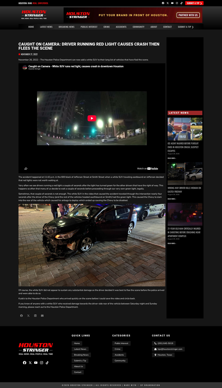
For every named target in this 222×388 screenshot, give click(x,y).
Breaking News (67, 26)
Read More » (172, 158)
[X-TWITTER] (167, 3)
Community (138, 26)
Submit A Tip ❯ (186, 26)
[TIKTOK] (181, 3)
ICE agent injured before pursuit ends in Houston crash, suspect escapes (183, 147)
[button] (21, 315)
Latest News (46, 26)
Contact (167, 26)
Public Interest (89, 26)
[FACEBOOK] (163, 3)
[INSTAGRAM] (177, 3)
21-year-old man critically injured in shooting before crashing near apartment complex (184, 232)
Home (31, 26)
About (154, 26)
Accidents (121, 26)
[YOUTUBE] (172, 3)
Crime (107, 26)
